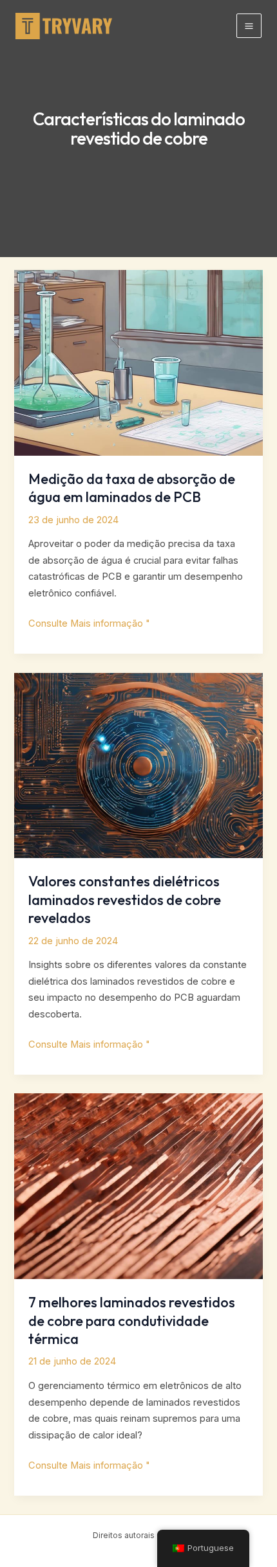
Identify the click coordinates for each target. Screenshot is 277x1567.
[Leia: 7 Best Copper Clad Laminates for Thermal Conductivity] (138, 1186)
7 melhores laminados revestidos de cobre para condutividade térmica (131, 1320)
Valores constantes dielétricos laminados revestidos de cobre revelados (124, 899)
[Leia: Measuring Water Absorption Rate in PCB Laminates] (138, 362)
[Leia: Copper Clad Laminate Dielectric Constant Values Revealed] (138, 765)
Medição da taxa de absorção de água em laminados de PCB (131, 488)
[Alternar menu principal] (249, 26)
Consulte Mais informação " (89, 624)
